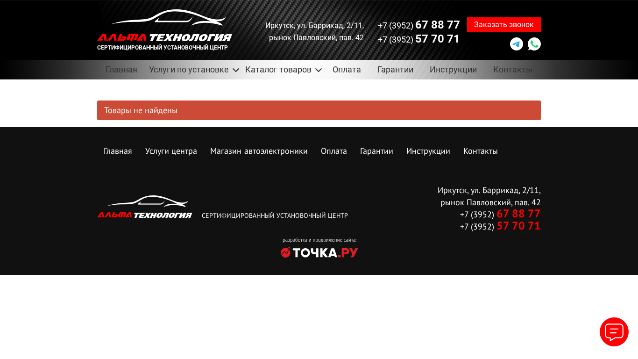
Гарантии (395, 69)
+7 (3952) (419, 25)
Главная (121, 69)
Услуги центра (171, 150)
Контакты (512, 69)
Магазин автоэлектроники (259, 150)
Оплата (347, 69)
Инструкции (453, 69)
